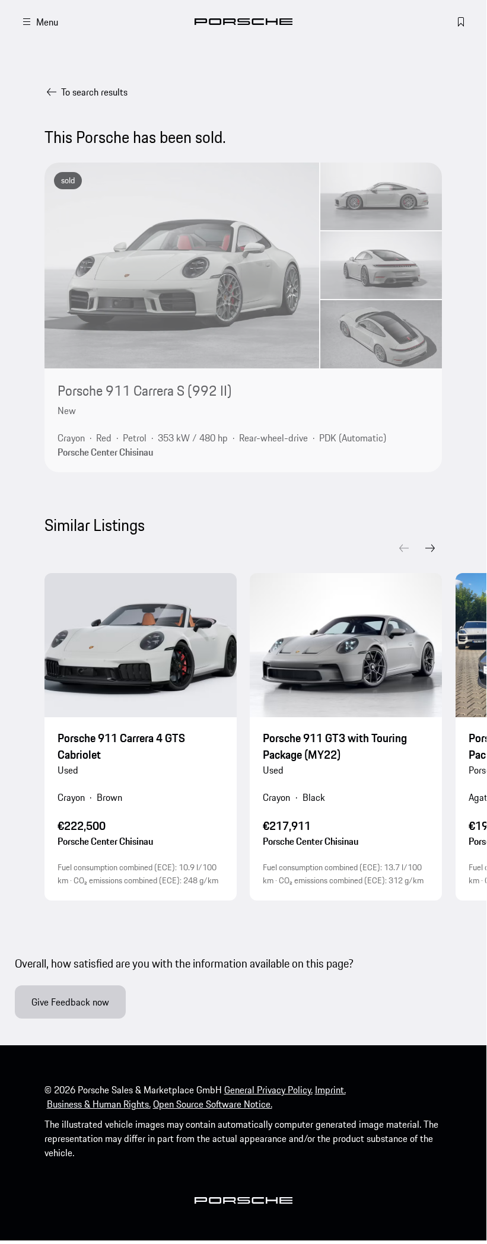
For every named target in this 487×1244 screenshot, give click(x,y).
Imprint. (330, 1090)
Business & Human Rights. (99, 1104)
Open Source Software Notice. (212, 1104)
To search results (94, 92)
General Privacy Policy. (268, 1090)
